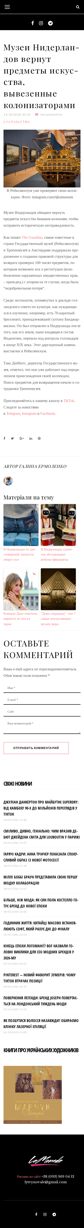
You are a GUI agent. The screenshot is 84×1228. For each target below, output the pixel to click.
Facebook (47, 413)
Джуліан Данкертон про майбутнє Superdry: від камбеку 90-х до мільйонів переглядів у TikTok (41, 808)
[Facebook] (32, 23)
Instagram (29, 413)
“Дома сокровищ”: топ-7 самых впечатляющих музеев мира (58, 619)
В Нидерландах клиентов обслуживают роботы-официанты (57, 555)
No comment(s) (51, 114)
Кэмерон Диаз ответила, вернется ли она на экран (21, 619)
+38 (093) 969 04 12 (58, 1176)
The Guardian (32, 237)
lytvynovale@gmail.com (45, 1182)
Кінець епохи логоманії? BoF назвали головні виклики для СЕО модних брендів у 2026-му (39, 952)
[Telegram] (50, 23)
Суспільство (17, 122)
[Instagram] (41, 23)
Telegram (13, 413)
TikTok (68, 401)
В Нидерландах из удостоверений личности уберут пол (20, 555)
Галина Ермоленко (42, 466)
